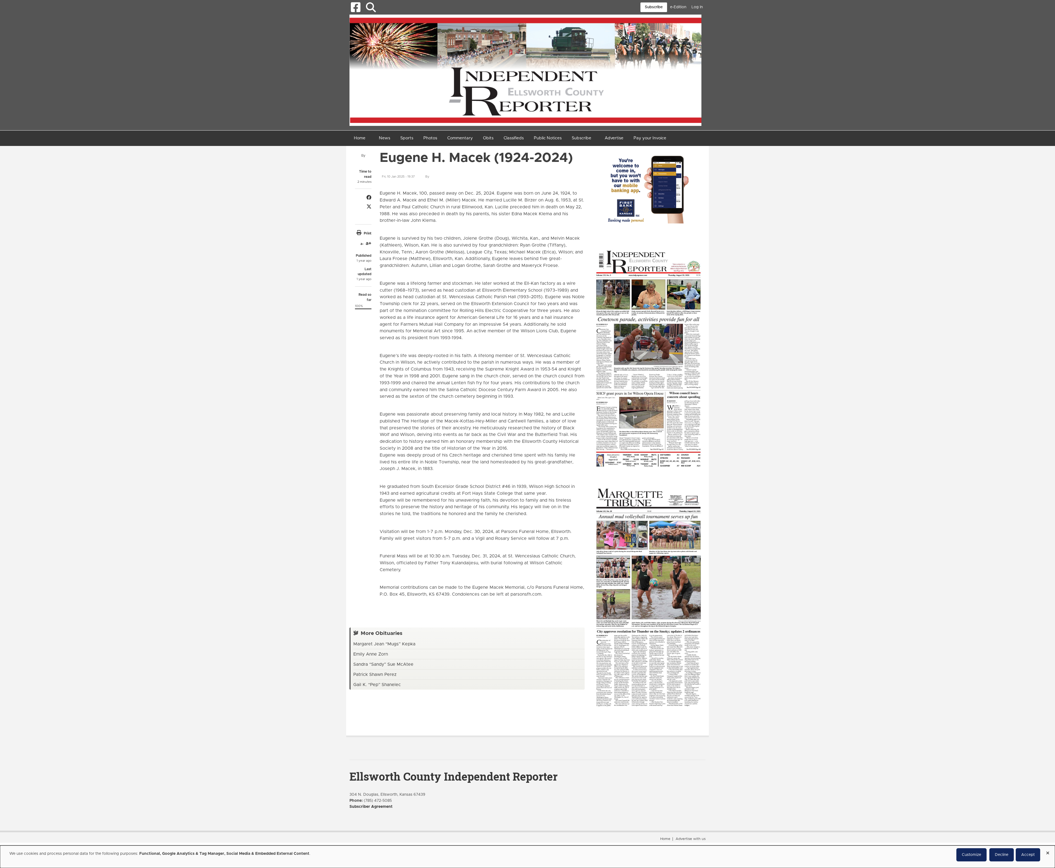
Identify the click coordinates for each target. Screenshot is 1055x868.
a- (361, 243)
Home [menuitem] (359, 138)
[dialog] (527, 856)
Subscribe (654, 7)
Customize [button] (971, 855)
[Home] (525, 70)
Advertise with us (691, 839)
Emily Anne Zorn (370, 654)
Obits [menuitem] (488, 138)
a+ (368, 243)
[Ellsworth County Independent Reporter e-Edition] (648, 358)
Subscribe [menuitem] (581, 138)
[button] (371, 7)
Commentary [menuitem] (460, 138)
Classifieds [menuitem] (514, 138)
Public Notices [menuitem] (548, 138)
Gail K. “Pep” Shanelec (377, 684)
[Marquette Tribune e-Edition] (648, 597)
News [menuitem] (384, 138)
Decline (1001, 855)
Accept (1028, 855)
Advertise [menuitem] (614, 138)
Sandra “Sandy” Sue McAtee (383, 664)
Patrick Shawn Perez (374, 674)
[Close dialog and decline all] (1047, 851)
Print (367, 233)
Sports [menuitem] (406, 138)
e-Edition (678, 7)
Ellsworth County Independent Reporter (453, 776)
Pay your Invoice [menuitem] (650, 138)
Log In (697, 7)
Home (665, 839)
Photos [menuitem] (430, 138)
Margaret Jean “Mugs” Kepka (384, 644)
